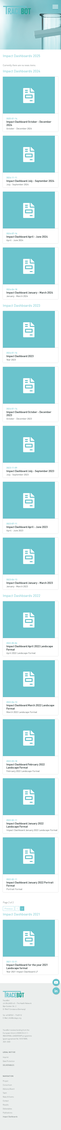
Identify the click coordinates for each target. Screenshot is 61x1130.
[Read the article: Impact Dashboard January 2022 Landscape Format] (30, 796)
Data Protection (9, 1061)
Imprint (6, 1057)
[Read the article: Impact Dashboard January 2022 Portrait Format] (30, 855)
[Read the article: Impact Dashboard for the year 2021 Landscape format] (30, 938)
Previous (8, 908)
